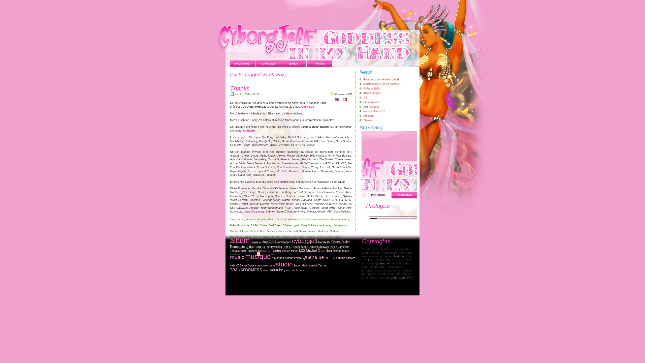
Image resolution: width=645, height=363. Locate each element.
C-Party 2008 (371, 88)
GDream (287, 225)
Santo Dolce (247, 265)
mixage (337, 250)
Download (268, 63)
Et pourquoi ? (371, 102)
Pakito (298, 257)
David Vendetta (340, 219)
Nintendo (277, 257)
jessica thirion (290, 250)
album (240, 219)
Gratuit (311, 246)
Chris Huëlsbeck (290, 219)
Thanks (319, 63)
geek (297, 225)
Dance (336, 242)
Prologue (242, 63)
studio (284, 264)
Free (285, 246)
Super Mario (301, 265)
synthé (313, 265)
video (266, 270)
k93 (296, 231)
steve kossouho (265, 265)
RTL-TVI (330, 257)
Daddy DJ (307, 219)
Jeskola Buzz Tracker (262, 231)
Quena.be (307, 106)
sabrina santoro (345, 257)
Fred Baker (275, 225)
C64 (277, 219)
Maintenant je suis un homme (381, 83)
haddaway (325, 225)
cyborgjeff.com (396, 277)
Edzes (263, 225)
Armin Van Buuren (256, 219)
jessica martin (284, 231)
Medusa (334, 231)
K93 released (371, 106)
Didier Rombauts (239, 225)
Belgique (255, 242)
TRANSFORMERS (246, 270)
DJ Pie (254, 225)
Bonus (293, 63)
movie (345, 250)
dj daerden (253, 247)
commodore (284, 242)
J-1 (365, 97)
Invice (245, 231)
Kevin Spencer (307, 231)
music (237, 257)
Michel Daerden (319, 251)
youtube (276, 270)
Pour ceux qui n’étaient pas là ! (382, 79)
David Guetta (322, 219)
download (276, 246)
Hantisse (338, 225)
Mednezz (323, 231)
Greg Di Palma (309, 225)
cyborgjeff (304, 241)
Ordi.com (249, 130)
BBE (270, 219)
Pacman (288, 257)
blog (265, 242)
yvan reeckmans (294, 270)
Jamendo (343, 246)
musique (258, 256)
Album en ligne (372, 93)
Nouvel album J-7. (374, 111)
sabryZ (234, 265)
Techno (322, 265)
